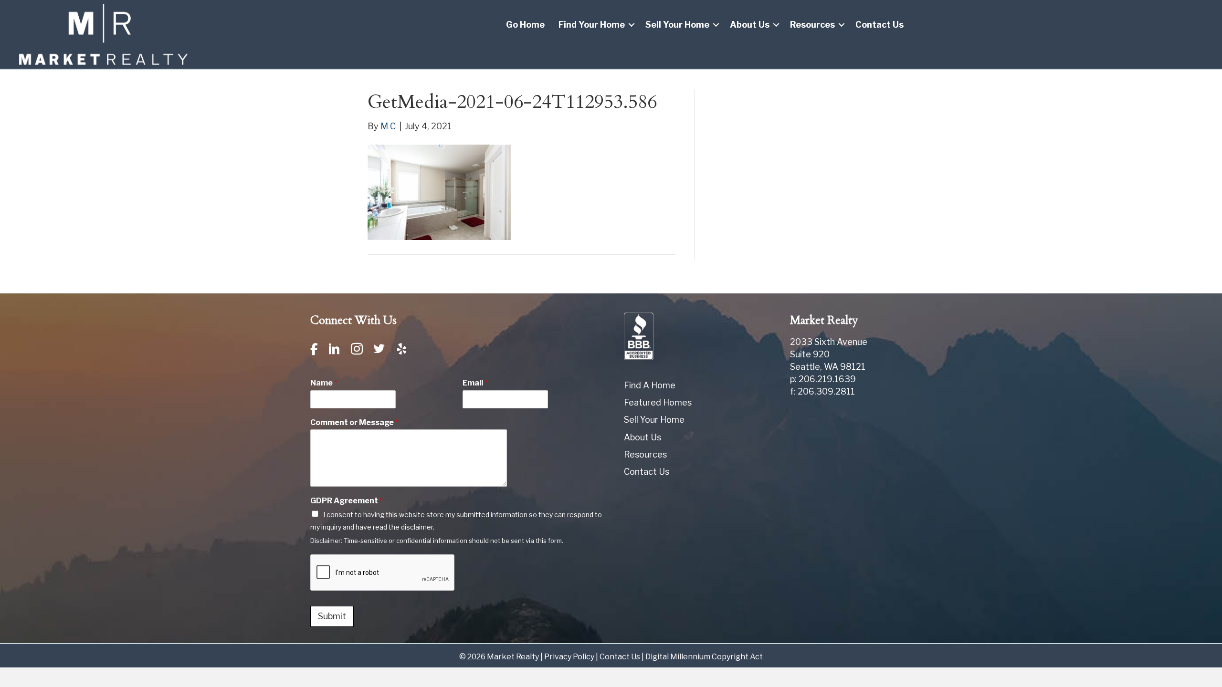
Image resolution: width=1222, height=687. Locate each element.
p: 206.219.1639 (823, 379)
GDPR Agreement (346, 500)
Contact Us (879, 25)
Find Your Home (591, 25)
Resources (812, 25)
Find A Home (649, 385)
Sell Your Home (677, 25)
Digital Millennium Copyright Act (704, 656)
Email (475, 382)
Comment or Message (354, 422)
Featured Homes (658, 402)
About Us (749, 25)
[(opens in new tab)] (638, 336)
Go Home (525, 25)
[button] (631, 25)
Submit (332, 616)
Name (323, 382)
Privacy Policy (569, 656)
